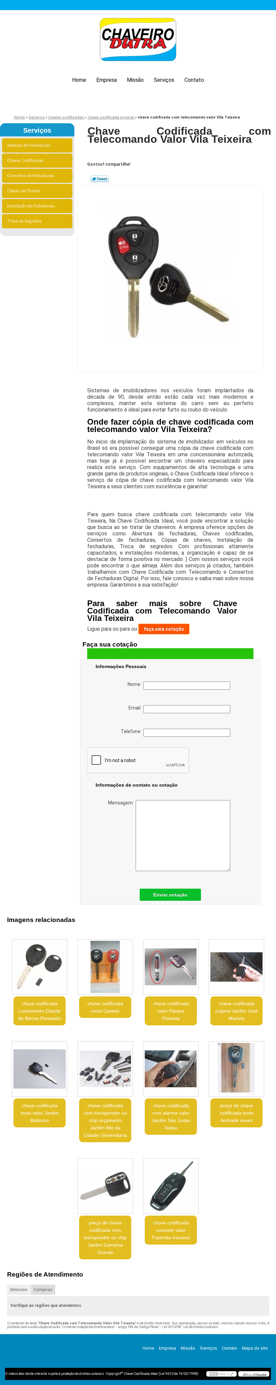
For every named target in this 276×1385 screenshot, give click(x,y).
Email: (136, 708)
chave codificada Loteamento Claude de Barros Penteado (39, 1011)
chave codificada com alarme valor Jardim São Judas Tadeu (171, 1116)
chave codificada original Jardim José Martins (236, 1011)
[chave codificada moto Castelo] (105, 964)
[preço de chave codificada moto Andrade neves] (236, 1066)
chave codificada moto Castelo (105, 1007)
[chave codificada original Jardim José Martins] (236, 964)
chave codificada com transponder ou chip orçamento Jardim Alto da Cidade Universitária (105, 1120)
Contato (194, 80)
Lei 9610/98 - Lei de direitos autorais (190, 1327)
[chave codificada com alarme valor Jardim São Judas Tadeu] (171, 1066)
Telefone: (132, 731)
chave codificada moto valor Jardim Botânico (40, 1113)
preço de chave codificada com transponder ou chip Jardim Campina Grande (105, 1237)
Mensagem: (122, 802)
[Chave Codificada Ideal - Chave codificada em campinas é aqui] (138, 40)
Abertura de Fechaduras (28, 145)
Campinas (43, 1289)
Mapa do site (255, 1348)
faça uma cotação (164, 629)
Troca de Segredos (24, 221)
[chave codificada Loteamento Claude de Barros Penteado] (39, 964)
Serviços (164, 80)
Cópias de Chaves (23, 191)
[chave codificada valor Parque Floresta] (171, 964)
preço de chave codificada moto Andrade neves (236, 1113)
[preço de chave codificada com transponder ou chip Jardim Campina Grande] (105, 1183)
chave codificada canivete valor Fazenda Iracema (171, 1230)
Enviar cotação (170, 894)
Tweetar (100, 178)
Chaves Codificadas (25, 160)
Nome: (135, 684)
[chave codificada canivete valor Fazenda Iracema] (171, 1183)
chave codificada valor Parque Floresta (171, 1011)
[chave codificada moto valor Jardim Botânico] (39, 1066)
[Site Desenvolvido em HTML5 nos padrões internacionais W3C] (221, 1374)
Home (79, 80)
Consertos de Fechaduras (30, 175)
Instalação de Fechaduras (31, 206)
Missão (135, 80)
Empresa (106, 80)
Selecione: (19, 1289)
